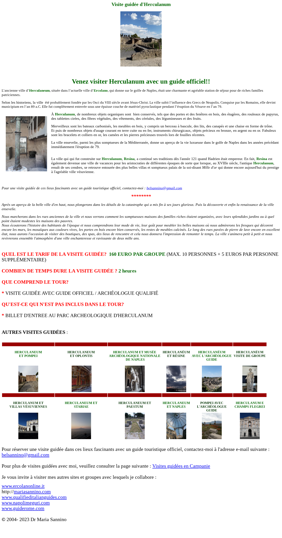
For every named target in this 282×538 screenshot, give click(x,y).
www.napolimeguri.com (26, 502)
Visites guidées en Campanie (181, 466)
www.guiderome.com (23, 508)
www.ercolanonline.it (23, 486)
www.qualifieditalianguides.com (34, 497)
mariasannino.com (32, 491)
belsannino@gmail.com (164, 188)
